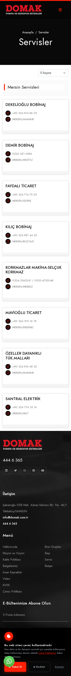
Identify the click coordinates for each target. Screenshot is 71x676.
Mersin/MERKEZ (22, 287)
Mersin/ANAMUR (23, 119)
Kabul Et (17, 667)
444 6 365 (12, 460)
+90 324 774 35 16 (24, 407)
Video (6, 579)
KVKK (6, 585)
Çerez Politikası (12, 591)
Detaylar (59, 667)
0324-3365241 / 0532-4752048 (32, 280)
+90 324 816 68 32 (24, 367)
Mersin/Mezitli (22, 160)
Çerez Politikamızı (47, 653)
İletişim (49, 566)
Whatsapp (9, 661)
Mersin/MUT (20, 413)
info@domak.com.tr (15, 517)
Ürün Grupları (53, 547)
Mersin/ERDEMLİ (22, 327)
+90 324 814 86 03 (24, 113)
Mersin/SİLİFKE (21, 201)
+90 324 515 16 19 (24, 321)
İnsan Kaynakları (12, 572)
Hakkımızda (10, 547)
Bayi (47, 553)
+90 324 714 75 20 (24, 195)
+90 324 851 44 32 (24, 235)
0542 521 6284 (22, 154)
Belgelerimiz (10, 566)
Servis (48, 559)
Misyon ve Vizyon (13, 553)
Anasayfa (27, 32)
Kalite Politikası (12, 559)
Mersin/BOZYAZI (23, 241)
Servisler (44, 32)
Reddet (40, 667)
